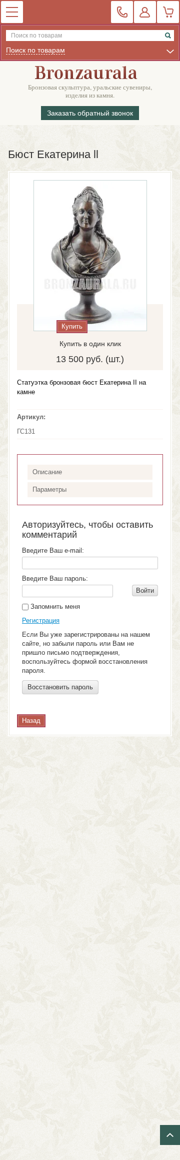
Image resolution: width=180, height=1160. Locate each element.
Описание (47, 472)
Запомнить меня (54, 606)
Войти (145, 590)
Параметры (49, 489)
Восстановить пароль (60, 687)
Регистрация (41, 620)
